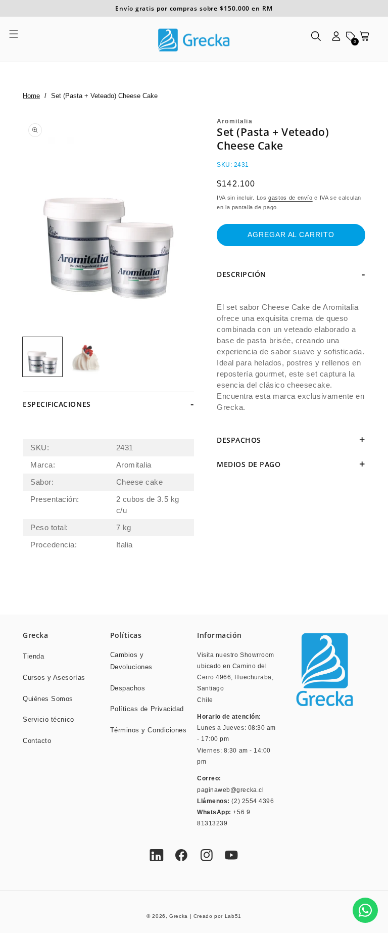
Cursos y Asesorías (54, 677)
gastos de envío (290, 198)
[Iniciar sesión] (336, 39)
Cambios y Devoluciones (131, 661)
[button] (19, 39)
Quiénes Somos (48, 699)
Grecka (178, 916)
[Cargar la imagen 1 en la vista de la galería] (42, 357)
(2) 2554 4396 (252, 801)
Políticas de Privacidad (147, 709)
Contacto (37, 740)
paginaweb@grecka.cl (230, 789)
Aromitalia (235, 121)
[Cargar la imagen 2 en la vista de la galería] (86, 357)
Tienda (33, 656)
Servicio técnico (48, 719)
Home (31, 96)
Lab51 (233, 916)
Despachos (128, 688)
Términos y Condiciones (148, 730)
